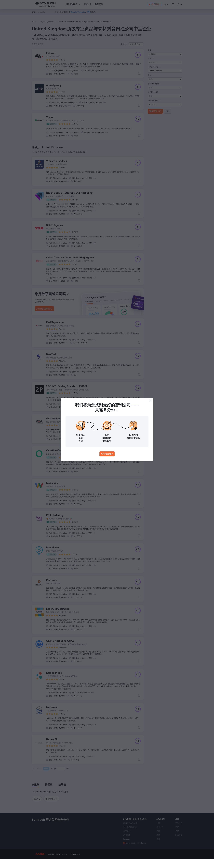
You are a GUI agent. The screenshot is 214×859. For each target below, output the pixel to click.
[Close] (150, 401)
